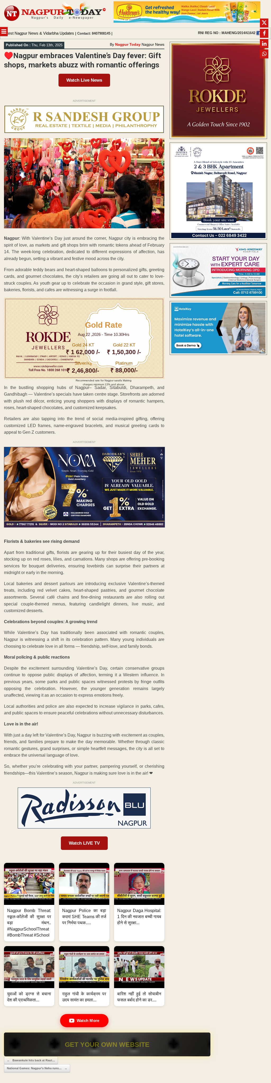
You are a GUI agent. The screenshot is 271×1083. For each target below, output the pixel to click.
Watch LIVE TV (84, 843)
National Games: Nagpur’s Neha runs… (37, 1068)
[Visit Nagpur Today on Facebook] (258, 33)
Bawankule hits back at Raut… (31, 1060)
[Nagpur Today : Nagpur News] (55, 13)
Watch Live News (84, 80)
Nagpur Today (128, 44)
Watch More (88, 1020)
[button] (29, 902)
